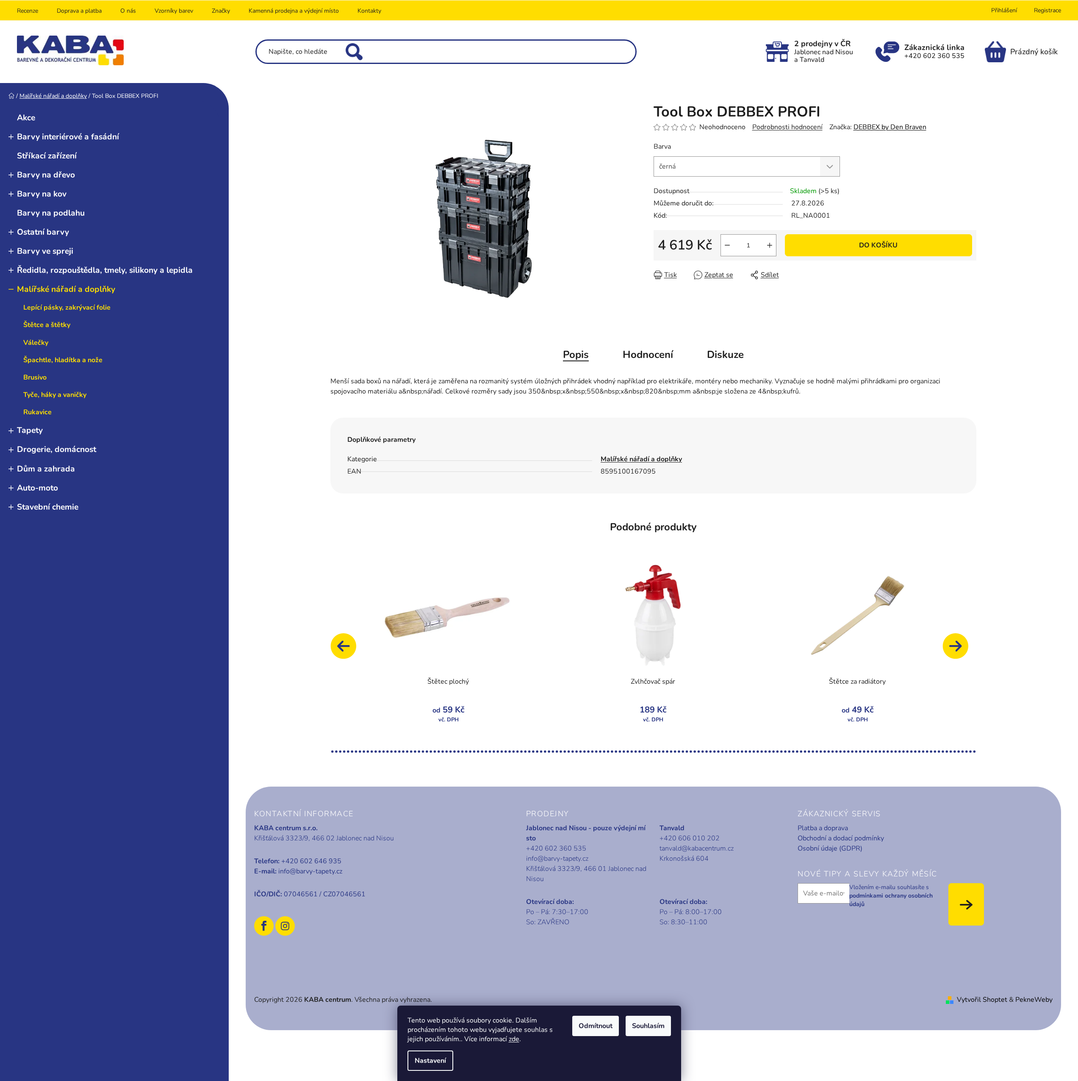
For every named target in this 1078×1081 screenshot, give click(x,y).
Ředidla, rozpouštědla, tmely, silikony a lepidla (105, 270)
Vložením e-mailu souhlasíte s (891, 896)
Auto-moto (37, 487)
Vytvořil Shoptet (982, 999)
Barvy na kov (42, 194)
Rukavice (37, 412)
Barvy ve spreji (45, 251)
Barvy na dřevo (46, 174)
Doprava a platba (79, 11)
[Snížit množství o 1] (727, 245)
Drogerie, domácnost (56, 449)
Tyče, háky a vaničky (54, 394)
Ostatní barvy (43, 232)
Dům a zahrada (46, 468)
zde (514, 1039)
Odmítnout (595, 1026)
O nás (128, 11)
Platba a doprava (823, 828)
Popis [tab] (576, 354)
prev (347, 650)
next (959, 650)
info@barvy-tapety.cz (310, 871)
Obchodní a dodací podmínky (841, 838)
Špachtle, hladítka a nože (63, 360)
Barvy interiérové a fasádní (68, 136)
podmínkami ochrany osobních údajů (891, 900)
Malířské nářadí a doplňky (66, 289)
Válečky (35, 342)
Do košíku (878, 245)
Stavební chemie (47, 507)
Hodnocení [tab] (648, 354)
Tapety (30, 430)
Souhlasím (648, 1026)
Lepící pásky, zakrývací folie (67, 307)
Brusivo (35, 377)
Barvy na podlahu (51, 213)
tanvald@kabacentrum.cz (697, 848)
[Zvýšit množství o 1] (769, 245)
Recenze (27, 11)
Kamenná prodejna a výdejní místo (294, 11)
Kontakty (369, 11)
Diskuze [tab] (725, 354)
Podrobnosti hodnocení (787, 127)
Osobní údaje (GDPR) (830, 848)
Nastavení (430, 1060)
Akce (26, 117)
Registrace (1047, 10)
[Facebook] (264, 926)
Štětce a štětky (46, 325)
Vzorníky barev (174, 11)
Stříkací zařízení (47, 155)
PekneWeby (1034, 999)
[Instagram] (285, 926)
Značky (221, 11)
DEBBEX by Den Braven (890, 127)
